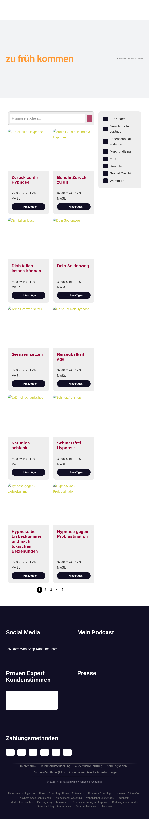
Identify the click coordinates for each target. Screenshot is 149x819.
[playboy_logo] (84, 689)
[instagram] (13, 641)
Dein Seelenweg (73, 265)
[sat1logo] (101, 708)
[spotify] (20, 641)
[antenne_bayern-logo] (119, 685)
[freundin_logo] (136, 688)
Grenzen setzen (27, 354)
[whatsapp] (27, 641)
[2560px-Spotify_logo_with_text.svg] (87, 645)
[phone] (40, 641)
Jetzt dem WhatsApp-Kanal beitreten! (32, 649)
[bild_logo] (119, 704)
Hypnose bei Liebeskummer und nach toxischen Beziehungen (27, 541)
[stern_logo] (101, 688)
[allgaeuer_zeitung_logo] (136, 710)
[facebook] (7, 641)
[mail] (33, 641)
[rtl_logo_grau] (84, 710)
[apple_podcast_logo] (104, 645)
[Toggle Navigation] (131, 10)
